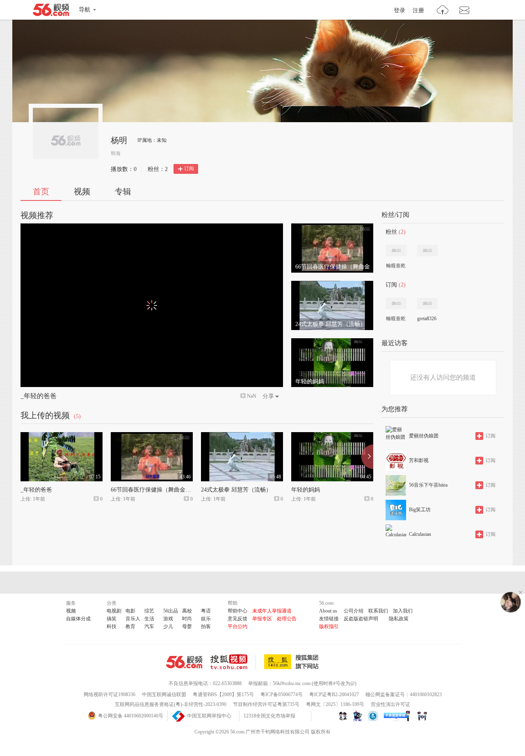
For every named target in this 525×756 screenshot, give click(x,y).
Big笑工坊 (420, 509)
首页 (41, 191)
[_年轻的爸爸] (62, 436)
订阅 (189, 168)
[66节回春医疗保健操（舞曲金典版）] (332, 227)
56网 (184, 662)
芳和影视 (419, 460)
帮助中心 (237, 611)
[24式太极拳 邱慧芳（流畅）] (332, 284)
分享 (268, 396)
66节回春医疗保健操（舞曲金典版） (157, 490)
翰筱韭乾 (396, 266)
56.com (51, 11)
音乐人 (133, 619)
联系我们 (378, 611)
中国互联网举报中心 (209, 716)
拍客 (206, 626)
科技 (111, 626)
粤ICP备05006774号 (281, 694)
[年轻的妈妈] (332, 342)
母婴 (187, 626)
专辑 (123, 191)
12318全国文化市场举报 (269, 716)
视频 (82, 191)
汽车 (149, 626)
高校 (187, 611)
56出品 (170, 611)
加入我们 (403, 611)
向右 (367, 456)
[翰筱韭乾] (396, 250)
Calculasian (420, 534)
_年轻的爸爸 (39, 395)
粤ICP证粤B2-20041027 (334, 694)
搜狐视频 (233, 661)
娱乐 (206, 619)
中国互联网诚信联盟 (164, 694)
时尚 (187, 619)
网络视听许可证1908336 (109, 694)
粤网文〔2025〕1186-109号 (335, 704)
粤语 (206, 611)
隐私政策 (399, 619)
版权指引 (329, 626)
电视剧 (114, 611)
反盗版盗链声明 (361, 619)
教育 (130, 626)
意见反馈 (237, 619)
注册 (418, 11)
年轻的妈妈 (305, 490)
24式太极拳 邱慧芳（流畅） (236, 490)
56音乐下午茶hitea (428, 485)
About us (328, 611)
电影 (130, 611)
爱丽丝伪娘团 (423, 436)
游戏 (168, 619)
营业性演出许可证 (390, 704)
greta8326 (426, 318)
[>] (443, 10)
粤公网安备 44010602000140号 (130, 716)
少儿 (168, 626)
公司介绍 (353, 611)
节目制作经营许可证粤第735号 (266, 704)
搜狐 (293, 661)
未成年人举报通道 (272, 611)
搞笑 (111, 619)
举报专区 (262, 619)
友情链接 (329, 619)
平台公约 (237, 626)
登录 (399, 11)
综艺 (149, 611)
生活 (149, 619)
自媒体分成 (78, 619)
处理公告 (287, 619)
